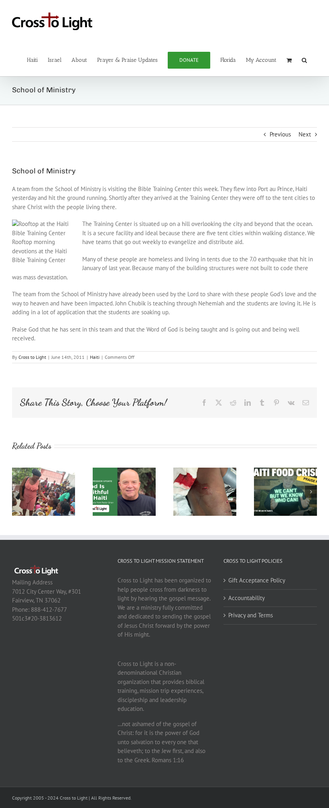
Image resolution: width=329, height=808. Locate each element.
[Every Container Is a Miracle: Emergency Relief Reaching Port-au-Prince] (43, 471)
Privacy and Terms (250, 615)
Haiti (95, 357)
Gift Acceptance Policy (256, 580)
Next (305, 134)
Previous (280, 134)
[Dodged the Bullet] (204, 471)
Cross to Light (32, 357)
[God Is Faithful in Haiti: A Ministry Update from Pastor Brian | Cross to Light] (124, 471)
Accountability (246, 598)
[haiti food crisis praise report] (285, 471)
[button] (304, 59)
